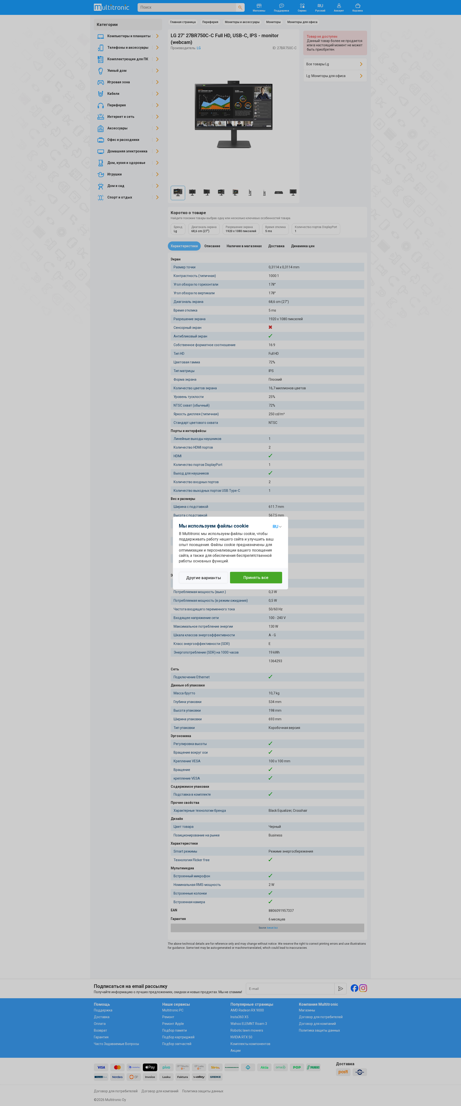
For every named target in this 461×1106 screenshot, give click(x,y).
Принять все (255, 577)
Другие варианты (203, 578)
